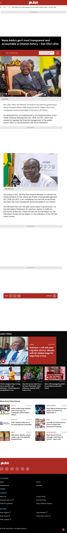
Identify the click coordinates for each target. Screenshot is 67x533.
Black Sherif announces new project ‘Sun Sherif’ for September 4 (56, 411)
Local (9, 7)
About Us (3, 496)
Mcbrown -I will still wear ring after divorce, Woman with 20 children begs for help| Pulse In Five (42, 351)
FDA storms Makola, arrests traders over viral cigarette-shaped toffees (21, 437)
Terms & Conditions (6, 503)
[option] (10, 382)
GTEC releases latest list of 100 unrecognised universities (21, 423)
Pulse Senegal (40, 512)
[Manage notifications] (63, 529)
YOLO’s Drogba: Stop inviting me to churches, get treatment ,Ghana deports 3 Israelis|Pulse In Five (10, 387)
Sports (13, 405)
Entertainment (51, 405)
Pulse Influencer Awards (44, 503)
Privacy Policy (41, 496)
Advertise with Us (6, 500)
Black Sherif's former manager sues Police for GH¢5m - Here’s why (54, 437)
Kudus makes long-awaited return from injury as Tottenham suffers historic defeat (21, 412)
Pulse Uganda (4, 519)
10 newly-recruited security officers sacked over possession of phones (55, 424)
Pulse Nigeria (4, 512)
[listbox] (33, 381)
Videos (47, 381)
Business (39, 485)
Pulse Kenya (4, 516)
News (4, 7)
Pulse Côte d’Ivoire (42, 516)
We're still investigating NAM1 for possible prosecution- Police (55, 386)
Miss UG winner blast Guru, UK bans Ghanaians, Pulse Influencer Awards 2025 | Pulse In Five (32, 387)
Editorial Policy (41, 500)
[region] (33, 381)
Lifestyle (14, 419)
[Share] (57, 53)
